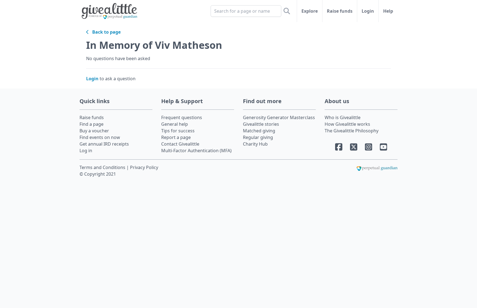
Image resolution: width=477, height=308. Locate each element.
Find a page (92, 124)
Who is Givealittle (343, 117)
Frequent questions (181, 117)
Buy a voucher (94, 131)
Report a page (176, 137)
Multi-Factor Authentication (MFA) (196, 151)
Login (368, 11)
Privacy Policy (144, 167)
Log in (86, 151)
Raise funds (340, 11)
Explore (309, 11)
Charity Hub (255, 144)
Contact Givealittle (180, 144)
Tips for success (178, 131)
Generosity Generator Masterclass (279, 117)
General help (174, 124)
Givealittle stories (261, 124)
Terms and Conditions (103, 167)
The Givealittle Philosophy (351, 131)
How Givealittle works (347, 124)
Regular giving (258, 137)
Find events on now (100, 137)
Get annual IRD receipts (104, 144)
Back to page (105, 32)
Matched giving (259, 131)
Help (388, 11)
